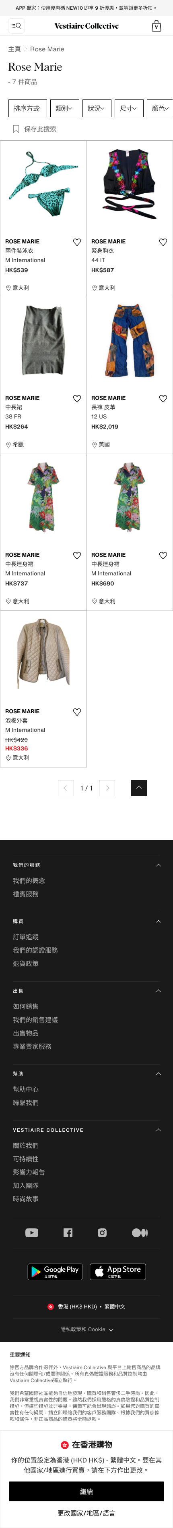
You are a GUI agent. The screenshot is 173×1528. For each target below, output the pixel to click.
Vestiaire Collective (48, 1130)
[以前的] (66, 788)
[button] (156, 26)
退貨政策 (26, 963)
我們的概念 (29, 881)
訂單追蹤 (26, 937)
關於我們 (26, 1145)
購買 (18, 921)
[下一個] (107, 788)
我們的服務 (27, 865)
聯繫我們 (26, 1102)
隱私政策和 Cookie (82, 1329)
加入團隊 (26, 1185)
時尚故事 (26, 1199)
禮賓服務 (26, 894)
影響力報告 (29, 1172)
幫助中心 (26, 1089)
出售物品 (26, 1033)
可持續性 (26, 1159)
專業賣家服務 (32, 1046)
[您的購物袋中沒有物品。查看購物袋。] (156, 26)
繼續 (86, 1491)
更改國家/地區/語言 (86, 1513)
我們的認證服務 (35, 950)
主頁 (14, 49)
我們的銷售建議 (35, 1020)
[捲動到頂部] (139, 788)
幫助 (18, 1074)
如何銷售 (26, 1006)
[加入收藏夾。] (77, 242)
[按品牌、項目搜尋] (16, 26)
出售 (18, 991)
